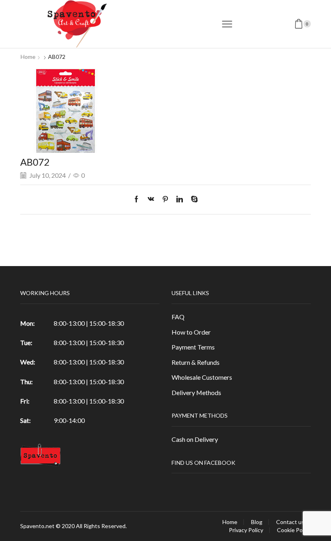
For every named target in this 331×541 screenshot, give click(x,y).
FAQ (178, 316)
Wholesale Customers (202, 377)
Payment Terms (193, 347)
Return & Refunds (196, 362)
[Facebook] (138, 199)
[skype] (192, 199)
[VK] (151, 199)
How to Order (191, 332)
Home (28, 56)
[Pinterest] (165, 199)
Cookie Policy (294, 530)
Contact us (290, 522)
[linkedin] (179, 199)
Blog (256, 522)
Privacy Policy (246, 530)
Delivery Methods (196, 392)
